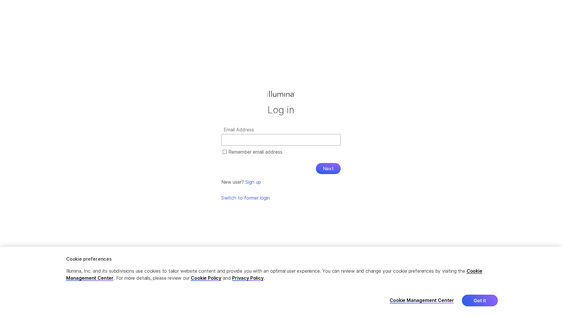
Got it (480, 300)
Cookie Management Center (422, 300)
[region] (281, 281)
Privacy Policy (248, 278)
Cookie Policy (206, 278)
